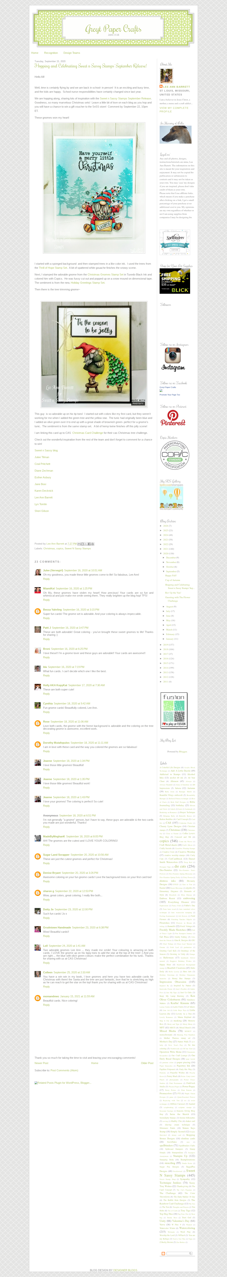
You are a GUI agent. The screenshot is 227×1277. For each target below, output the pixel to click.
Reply (46, 579)
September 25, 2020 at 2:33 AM (72, 972)
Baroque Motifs (185, 791)
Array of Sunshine (182, 784)
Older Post (147, 1063)
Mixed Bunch (185, 1027)
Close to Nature (172, 833)
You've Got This (179, 1239)
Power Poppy (188, 1086)
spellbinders (166, 1145)
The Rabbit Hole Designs (174, 1200)
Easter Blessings (176, 888)
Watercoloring (187, 1228)
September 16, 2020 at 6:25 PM (69, 648)
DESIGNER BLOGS (125, 1270)
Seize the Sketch (179, 1114)
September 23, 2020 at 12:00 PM (74, 909)
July (168, 611)
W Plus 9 (176, 1224)
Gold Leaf (174, 947)
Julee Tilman (42, 457)
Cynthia (48, 703)
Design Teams (71, 52)
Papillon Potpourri (167, 1069)
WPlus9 (181, 1235)
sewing (165, 1121)
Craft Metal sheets (168, 844)
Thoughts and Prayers (181, 1207)
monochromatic (166, 1034)
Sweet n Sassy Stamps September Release (125, 98)
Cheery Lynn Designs (170, 826)
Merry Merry (187, 1024)
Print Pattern (186, 1090)
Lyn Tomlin (41, 504)
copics (59, 548)
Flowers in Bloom (184, 923)
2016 (166, 658)
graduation (188, 947)
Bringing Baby (169, 816)
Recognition (51, 52)
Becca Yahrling (52, 609)
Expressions (164, 905)
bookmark (188, 809)
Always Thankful (166, 784)
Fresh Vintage (186, 926)
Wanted (189, 1224)
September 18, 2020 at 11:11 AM (89, 742)
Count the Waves (185, 841)
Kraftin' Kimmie (180, 1003)
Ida (45, 667)
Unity (163, 1221)
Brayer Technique (187, 812)
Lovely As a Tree (184, 1013)
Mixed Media (168, 1031)
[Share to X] (86, 544)
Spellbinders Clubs (187, 1145)
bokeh (173, 809)
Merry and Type (173, 1024)
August (170, 606)
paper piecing (183, 1062)
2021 (166, 548)
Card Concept (182, 819)
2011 (166, 681)
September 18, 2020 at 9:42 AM (72, 703)
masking (178, 1020)
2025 (166, 530)
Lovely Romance (166, 1017)
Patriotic (163, 1072)
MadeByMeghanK (54, 836)
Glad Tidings (168, 944)
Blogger (183, 751)
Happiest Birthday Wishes (181, 961)
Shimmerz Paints (167, 1128)
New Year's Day (175, 1045)
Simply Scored (178, 1131)
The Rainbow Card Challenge (177, 1201)
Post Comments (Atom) (64, 1070)
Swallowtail (177, 1171)
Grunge (192, 954)
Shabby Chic (176, 1121)
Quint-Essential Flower (186, 1097)
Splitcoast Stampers (174, 1149)
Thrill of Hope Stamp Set (53, 267)
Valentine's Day (181, 1221)
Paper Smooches (166, 1066)
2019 (166, 644)
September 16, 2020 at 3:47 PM (70, 627)
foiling (162, 926)
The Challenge (168, 1193)
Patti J (47, 627)
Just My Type (171, 992)
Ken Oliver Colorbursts (177, 997)
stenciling (170, 1163)
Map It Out (164, 1020)
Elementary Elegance (169, 891)
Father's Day (189, 905)
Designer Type (165, 867)
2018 (166, 649)
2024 (166, 535)
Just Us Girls (186, 992)
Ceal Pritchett (42, 464)
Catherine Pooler (185, 823)
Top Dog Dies (166, 1213)
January (170, 638)
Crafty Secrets (165, 848)
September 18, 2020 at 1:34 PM (71, 760)
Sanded (192, 1104)
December (171, 557)
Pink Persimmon (175, 1083)
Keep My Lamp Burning (172, 996)
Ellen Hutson (186, 895)
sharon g (48, 891)
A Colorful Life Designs (170, 767)
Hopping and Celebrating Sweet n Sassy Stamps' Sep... (180, 586)
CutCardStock (175, 858)
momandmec (51, 996)
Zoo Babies (180, 1242)
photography (174, 1079)
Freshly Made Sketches (173, 929)
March (169, 629)
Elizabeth (172, 895)
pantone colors (168, 1062)
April (169, 625)
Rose (46, 721)
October (170, 566)
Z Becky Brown (166, 1242)
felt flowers (183, 916)
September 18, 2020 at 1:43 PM (71, 797)
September (171, 571)
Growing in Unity (177, 954)
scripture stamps (185, 1107)
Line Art (166, 1010)
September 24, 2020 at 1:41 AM (67, 945)
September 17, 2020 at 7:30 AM (86, 685)
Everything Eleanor (178, 902)
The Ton (165, 1207)
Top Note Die (183, 1214)
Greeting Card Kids (168, 950)
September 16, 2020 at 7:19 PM (66, 667)
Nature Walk (183, 1041)
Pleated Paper (174, 1086)
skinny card (176, 1135)
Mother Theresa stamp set (177, 1038)
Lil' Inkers (191, 1006)
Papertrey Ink (183, 1065)
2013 (166, 672)
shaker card (190, 1121)
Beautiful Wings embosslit (171, 795)
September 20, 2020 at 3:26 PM (80, 872)
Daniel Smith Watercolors (177, 860)
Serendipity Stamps (168, 1117)
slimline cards (188, 1138)
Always (189, 781)
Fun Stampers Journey (183, 933)
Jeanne (47, 760)
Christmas (49, 548)
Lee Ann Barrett (43, 497)
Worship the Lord (167, 1235)
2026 (166, 525)
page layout (190, 1059)
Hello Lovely (174, 971)
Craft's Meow (187, 845)
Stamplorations (188, 1159)
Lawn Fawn (178, 1006)
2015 (166, 663)
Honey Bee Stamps (181, 978)
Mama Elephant (184, 1017)
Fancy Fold (176, 905)
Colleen (47, 972)
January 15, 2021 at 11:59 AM (77, 996)
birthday (180, 805)
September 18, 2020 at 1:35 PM (71, 779)
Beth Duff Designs (178, 802)
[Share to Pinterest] (92, 544)
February (170, 634)
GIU (193, 940)
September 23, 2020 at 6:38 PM (90, 927)
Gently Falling (181, 937)
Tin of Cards (173, 1210)
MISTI (172, 1027)
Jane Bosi (40, 484)
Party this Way (185, 1069)
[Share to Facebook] (89, 544)
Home (34, 52)
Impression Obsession (173, 981)
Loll (45, 945)
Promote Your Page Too (170, 395)
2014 (166, 667)
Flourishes (165, 922)
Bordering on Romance (168, 812)
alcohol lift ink (176, 777)
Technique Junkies (170, 1182)
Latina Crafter (165, 1007)
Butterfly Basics (185, 816)
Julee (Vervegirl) (53, 570)
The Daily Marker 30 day (184, 1196)
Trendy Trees (172, 1217)
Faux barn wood (169, 909)
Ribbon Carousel (177, 1104)
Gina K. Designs (181, 940)
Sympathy (185, 1179)
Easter (162, 887)
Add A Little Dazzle (180, 770)
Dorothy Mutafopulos (56, 742)
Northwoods (174, 1048)
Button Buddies (166, 819)
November (171, 562)
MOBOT (188, 1031)
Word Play (185, 1231)
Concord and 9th (183, 837)
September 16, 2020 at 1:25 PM (74, 588)
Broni (46, 648)
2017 (166, 653)
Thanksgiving (182, 1186)
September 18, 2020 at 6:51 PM (77, 815)
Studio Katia (187, 1163)
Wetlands (171, 1232)
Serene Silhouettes (187, 1117)
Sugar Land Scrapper (56, 854)
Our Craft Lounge (179, 1055)
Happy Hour (165, 964)
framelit (171, 926)
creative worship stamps (174, 855)
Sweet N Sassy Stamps (78, 548)
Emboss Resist (167, 898)
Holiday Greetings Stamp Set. (88, 282)
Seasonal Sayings (166, 1111)
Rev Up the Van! (173, 592)
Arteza (178, 788)
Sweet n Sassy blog (46, 450)
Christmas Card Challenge (87, 432)
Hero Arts (187, 971)
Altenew (174, 781)
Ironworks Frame (166, 989)
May (168, 620)
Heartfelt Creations (176, 967)
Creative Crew (168, 852)
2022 (166, 544)
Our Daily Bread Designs (177, 1057)
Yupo (190, 1239)
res (185, 1100)
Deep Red (188, 862)
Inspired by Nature (182, 985)
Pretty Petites (170, 1090)
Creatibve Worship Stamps (185, 848)
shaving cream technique (177, 1124)
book (180, 809)
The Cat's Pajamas (184, 1190)
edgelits (189, 888)
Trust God (186, 1217)
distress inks (168, 880)
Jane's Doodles (181, 989)
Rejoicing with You (171, 1100)
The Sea (192, 1203)
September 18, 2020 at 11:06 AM (69, 721)
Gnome (162, 947)
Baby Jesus (169, 791)
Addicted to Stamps (170, 774)
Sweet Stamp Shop (168, 1179)
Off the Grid (187, 1048)
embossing (189, 898)
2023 (166, 539)
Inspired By (164, 985)
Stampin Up (180, 1156)
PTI (179, 1093)
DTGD (175, 884)
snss (188, 1142)
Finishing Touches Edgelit (181, 919)
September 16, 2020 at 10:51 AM (83, 570)
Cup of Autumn (172, 580)
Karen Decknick (44, 490)
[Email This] (79, 544)
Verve (162, 1224)
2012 (166, 677)
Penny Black (172, 1076)
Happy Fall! (171, 575)
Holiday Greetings (167, 975)
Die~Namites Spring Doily (170, 877)
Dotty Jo (48, 909)
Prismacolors (166, 1093)
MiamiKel (49, 588)
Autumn (191, 788)
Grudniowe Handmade (57, 927)
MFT (162, 1027)
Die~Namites (166, 870)
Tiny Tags (185, 1210)
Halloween (168, 957)
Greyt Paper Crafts (114, 28)
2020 (166, 553)
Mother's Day (166, 1041)
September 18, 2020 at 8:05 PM (84, 836)
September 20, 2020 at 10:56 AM (90, 854)
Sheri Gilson (42, 511)
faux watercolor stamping (181, 912)
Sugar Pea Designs (169, 1166)
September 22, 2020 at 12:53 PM (74, 891)
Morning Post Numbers (186, 1034)
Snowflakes (172, 1142)
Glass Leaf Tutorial (184, 944)
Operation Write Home (171, 1051)
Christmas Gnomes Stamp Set (105, 274)
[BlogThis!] (82, 544)
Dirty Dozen (188, 877)
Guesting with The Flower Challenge (177, 599)
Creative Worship (186, 851)
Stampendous (177, 1152)
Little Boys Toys (179, 1010)
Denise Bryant (52, 872)
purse (171, 1097)
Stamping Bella (167, 1159)
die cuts (180, 866)
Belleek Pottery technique (179, 798)
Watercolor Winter (167, 1228)
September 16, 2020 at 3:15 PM (81, 609)
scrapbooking (168, 1107)
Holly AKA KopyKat (55, 685)
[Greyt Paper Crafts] (161, 391)
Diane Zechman (44, 470)
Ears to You (187, 884)
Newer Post (41, 1063)
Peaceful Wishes (177, 1072)
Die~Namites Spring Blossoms (181, 874)
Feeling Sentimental (167, 916)
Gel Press (164, 936)
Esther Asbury (43, 477)
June (168, 615)
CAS (168, 822)
